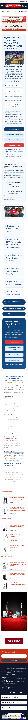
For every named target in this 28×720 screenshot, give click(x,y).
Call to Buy (13, 540)
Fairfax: (6, 435)
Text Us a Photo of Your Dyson (14, 134)
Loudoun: (6, 438)
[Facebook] (7, 692)
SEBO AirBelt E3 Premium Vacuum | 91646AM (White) (17, 498)
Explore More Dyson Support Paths (14, 283)
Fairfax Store (14, 25)
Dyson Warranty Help (14, 145)
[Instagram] (14, 692)
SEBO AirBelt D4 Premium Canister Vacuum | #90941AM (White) (18, 564)
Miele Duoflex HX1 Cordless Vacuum (17, 535)
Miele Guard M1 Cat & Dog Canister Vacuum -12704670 (17, 574)
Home (2, 11)
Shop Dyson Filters (14, 360)
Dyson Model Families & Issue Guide (12, 302)
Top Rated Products (7, 556)
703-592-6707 (8, 151)
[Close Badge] (21, 714)
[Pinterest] (17, 692)
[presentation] (2, 641)
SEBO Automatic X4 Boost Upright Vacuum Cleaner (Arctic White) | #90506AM (17, 509)
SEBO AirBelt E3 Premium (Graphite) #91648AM (17, 525)
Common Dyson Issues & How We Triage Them (12, 271)
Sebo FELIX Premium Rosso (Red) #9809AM (17, 546)
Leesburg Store (14, 17)
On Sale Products (6, 519)
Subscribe (14, 660)
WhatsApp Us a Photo (14, 140)
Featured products (6, 491)
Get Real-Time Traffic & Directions (13, 293)
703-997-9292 (11, 149)
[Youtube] (21, 692)
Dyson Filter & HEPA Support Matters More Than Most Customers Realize (14, 243)
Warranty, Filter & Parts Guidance (12, 308)
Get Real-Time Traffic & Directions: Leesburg (14, 22)
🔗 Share (24, 19)
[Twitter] (10, 692)
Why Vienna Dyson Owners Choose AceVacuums (14, 258)
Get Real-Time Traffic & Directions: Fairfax (14, 30)
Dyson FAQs (7, 313)
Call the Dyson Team (14, 129)
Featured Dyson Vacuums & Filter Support (12, 229)
